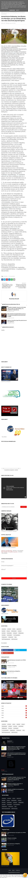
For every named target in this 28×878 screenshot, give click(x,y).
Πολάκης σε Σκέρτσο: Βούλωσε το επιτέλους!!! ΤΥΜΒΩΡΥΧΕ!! (15, 784)
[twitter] (20, 650)
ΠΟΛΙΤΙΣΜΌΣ (9, 635)
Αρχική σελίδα (4, 11)
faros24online (17, 872)
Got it (17, 10)
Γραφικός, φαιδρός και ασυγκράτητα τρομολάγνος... (15, 790)
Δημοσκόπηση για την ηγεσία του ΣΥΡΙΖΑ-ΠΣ (16, 660)
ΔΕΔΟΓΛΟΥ (19, 629)
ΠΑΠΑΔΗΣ (15, 633)
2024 (14, 710)
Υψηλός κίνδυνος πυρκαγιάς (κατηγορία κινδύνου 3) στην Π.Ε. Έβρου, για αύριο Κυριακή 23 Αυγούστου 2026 (16, 748)
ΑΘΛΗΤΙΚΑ (4, 629)
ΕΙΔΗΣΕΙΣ (3, 631)
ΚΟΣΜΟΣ (19, 631)
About (13, 870)
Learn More (12, 10)
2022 (14, 715)
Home (10, 870)
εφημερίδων (12, 469)
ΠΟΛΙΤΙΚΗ (3, 635)
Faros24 (3, 23)
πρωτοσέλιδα (7, 469)
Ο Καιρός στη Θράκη (11, 665)
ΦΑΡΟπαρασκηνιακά (6, 639)
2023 (14, 713)
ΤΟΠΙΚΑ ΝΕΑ (10, 637)
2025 (14, 708)
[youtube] (7, 653)
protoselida (16, 469)
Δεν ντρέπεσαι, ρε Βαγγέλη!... (14, 671)
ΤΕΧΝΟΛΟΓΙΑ (4, 637)
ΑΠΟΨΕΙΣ (5, 276)
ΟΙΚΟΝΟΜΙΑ (9, 633)
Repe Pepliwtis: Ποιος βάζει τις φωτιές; (9, 551)
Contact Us (18, 870)
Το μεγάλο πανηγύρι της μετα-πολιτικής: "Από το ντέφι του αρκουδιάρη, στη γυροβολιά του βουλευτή (16, 308)
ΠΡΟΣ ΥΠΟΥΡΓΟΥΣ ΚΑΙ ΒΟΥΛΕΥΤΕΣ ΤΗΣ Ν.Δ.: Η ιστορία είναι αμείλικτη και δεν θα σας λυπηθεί (16, 315)
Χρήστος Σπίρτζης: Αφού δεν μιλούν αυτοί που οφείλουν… (17, 321)
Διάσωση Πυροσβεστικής (6, 550)
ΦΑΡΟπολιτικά (14, 639)
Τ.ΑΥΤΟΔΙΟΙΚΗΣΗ (10, 11)
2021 (14, 717)
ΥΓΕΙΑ (15, 637)
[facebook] (7, 650)
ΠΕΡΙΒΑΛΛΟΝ (21, 633)
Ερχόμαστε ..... (10, 741)
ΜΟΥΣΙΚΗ (3, 633)
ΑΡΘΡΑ (14, 629)
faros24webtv (4, 643)
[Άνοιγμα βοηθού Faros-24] (25, 875)
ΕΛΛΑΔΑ (8, 631)
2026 (14, 706)
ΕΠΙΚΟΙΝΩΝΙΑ (13, 631)
